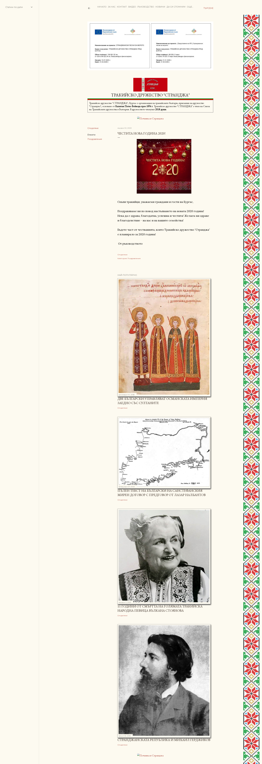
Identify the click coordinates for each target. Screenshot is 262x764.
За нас (111, 7)
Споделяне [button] (93, 128)
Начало (101, 7)
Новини (160, 7)
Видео (132, 7)
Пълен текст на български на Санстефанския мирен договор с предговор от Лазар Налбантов (161, 492)
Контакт (122, 7)
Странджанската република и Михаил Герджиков (163, 740)
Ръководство (145, 7)
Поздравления (94, 139)
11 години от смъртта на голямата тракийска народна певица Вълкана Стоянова (160, 608)
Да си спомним (176, 7)
